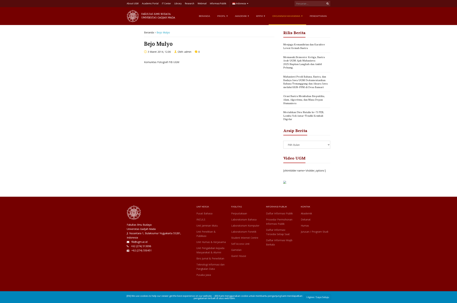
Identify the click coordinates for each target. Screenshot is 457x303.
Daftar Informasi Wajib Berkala (279, 242)
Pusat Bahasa (204, 213)
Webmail (202, 3)
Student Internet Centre (244, 237)
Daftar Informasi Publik (279, 213)
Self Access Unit (240, 243)
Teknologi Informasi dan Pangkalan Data (210, 266)
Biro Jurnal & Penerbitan (210, 258)
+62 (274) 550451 (141, 250)
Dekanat (306, 219)
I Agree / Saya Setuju (318, 297)
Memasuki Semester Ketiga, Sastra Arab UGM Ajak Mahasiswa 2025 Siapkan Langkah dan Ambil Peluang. (304, 62)
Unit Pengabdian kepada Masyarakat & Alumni (210, 250)
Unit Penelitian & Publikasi (206, 234)
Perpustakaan (239, 213)
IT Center (166, 3)
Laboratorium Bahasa (244, 219)
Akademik (241, 16)
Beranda (204, 16)
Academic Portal (150, 3)
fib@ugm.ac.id (139, 242)
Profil (221, 16)
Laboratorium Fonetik (243, 231)
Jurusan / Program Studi (314, 231)
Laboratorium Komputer (245, 225)
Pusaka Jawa (203, 275)
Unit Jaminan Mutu (207, 225)
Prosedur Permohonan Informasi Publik (279, 221)
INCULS (200, 219)
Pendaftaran (318, 16)
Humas (305, 225)
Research (189, 3)
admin (187, 51)
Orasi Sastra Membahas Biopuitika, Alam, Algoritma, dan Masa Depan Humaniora (304, 100)
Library (178, 3)
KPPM (259, 16)
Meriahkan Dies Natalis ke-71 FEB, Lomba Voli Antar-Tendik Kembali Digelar (303, 116)
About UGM (133, 3)
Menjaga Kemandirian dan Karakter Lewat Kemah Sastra (304, 46)
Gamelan (236, 250)
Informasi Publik (218, 3)
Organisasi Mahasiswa (286, 16)
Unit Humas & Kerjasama (211, 242)
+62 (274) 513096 (141, 246)
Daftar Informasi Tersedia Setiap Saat (278, 232)
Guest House (238, 256)
